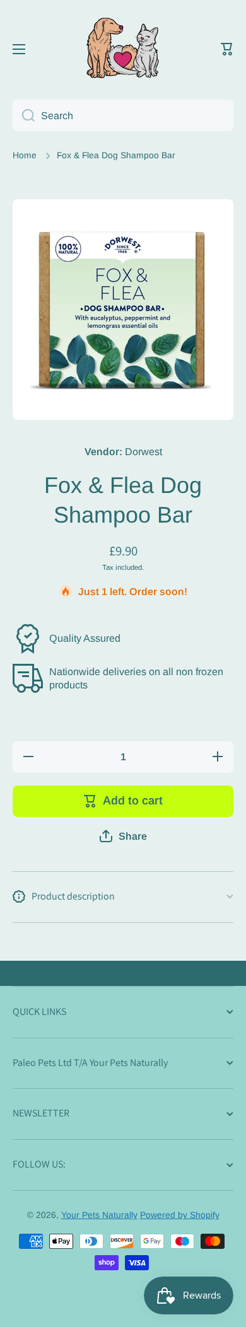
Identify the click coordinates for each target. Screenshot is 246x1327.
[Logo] (123, 49)
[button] (227, 49)
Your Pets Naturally (99, 1215)
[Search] (24, 115)
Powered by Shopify (180, 1215)
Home (25, 155)
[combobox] (123, 115)
